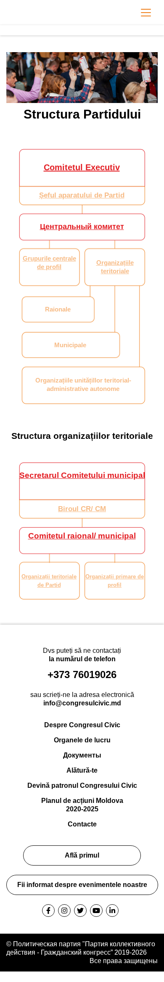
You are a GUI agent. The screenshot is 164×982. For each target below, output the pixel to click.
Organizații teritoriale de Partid (49, 580)
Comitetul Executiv (82, 167)
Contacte (82, 824)
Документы (82, 755)
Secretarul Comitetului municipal (82, 475)
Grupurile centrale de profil (49, 262)
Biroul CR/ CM (82, 509)
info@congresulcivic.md (82, 703)
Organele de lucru (82, 740)
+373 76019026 (82, 674)
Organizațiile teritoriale (115, 267)
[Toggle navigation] (146, 12)
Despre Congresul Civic (82, 725)
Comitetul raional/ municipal (82, 535)
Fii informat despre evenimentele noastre (82, 884)
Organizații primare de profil (114, 580)
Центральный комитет (82, 226)
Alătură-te (82, 770)
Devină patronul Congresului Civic (82, 785)
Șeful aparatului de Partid (81, 195)
